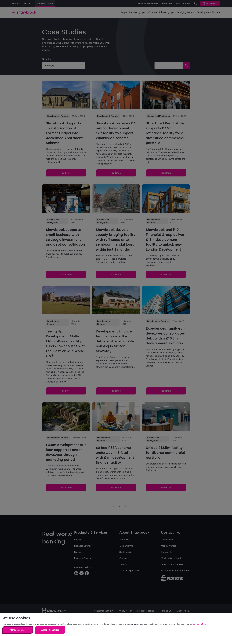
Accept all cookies (50, 630)
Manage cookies (17, 630)
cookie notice (199, 624)
